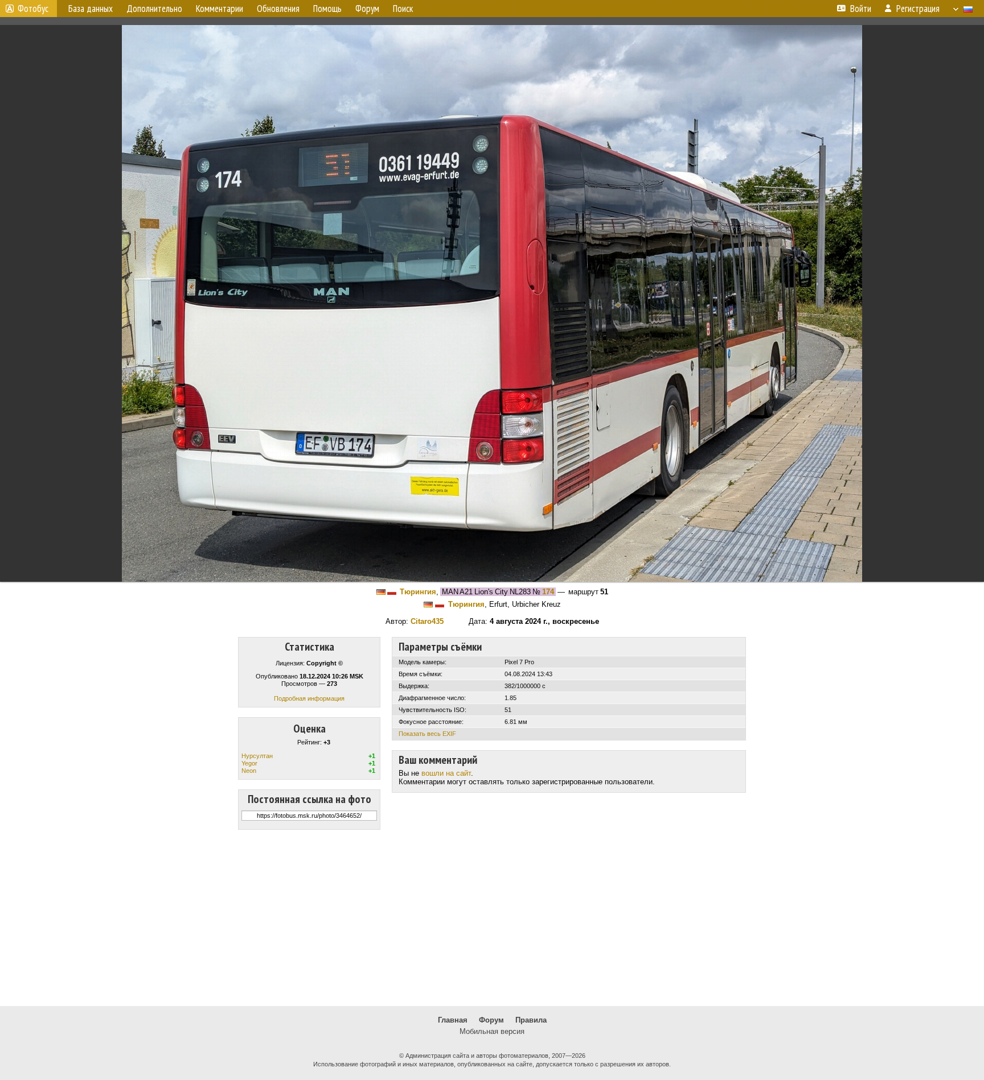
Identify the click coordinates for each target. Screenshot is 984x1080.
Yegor (249, 763)
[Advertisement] (492, 918)
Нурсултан (257, 755)
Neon (248, 770)
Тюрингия (418, 591)
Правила (531, 1020)
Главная (453, 1020)
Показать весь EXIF (427, 733)
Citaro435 (427, 621)
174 (548, 591)
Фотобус (33, 8)
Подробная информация (309, 698)
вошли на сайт (446, 773)
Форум (491, 1020)
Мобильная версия (492, 1031)
